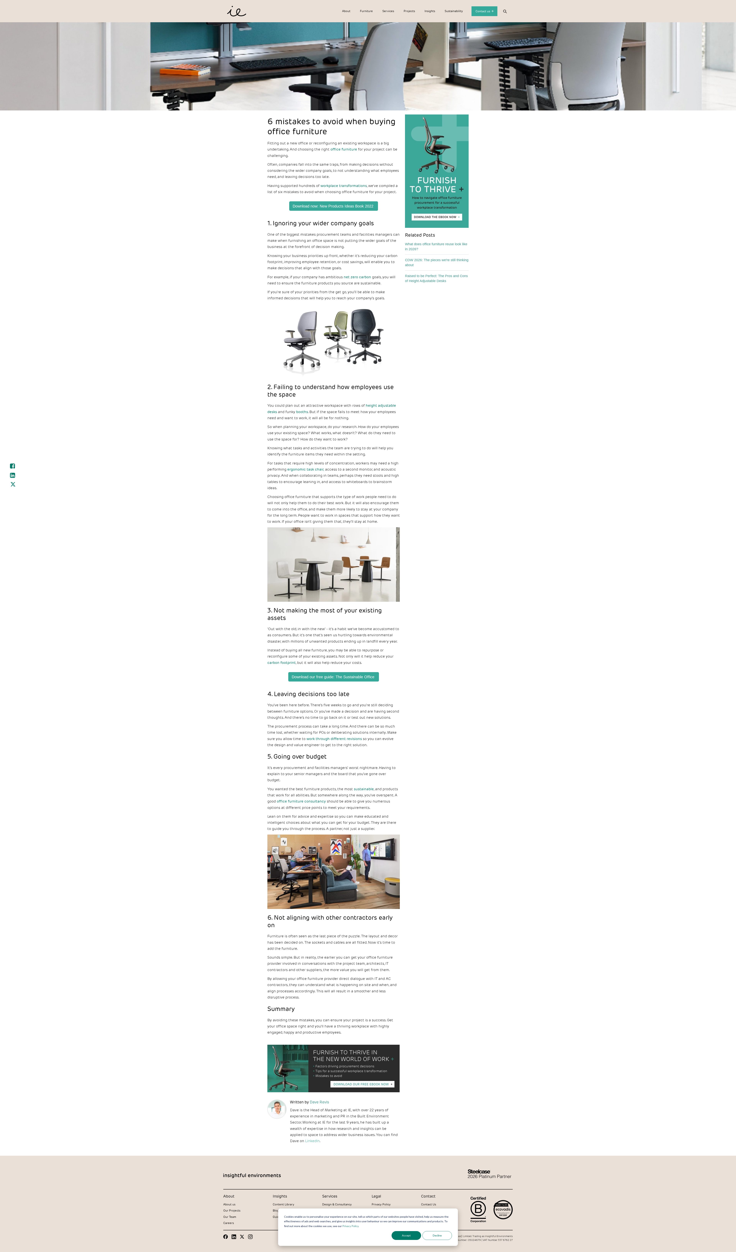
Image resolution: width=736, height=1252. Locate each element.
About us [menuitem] (229, 1204)
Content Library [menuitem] (283, 1204)
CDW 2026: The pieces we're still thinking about (436, 262)
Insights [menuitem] (430, 11)
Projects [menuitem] (409, 11)
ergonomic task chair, (305, 469)
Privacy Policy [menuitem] (381, 1204)
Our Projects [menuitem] (231, 1210)
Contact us (483, 11)
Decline (437, 1235)
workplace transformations (343, 185)
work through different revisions (334, 738)
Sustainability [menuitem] (454, 11)
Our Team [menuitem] (229, 1217)
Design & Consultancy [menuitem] (337, 1204)
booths (302, 411)
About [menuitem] (346, 11)
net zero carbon (357, 277)
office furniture (343, 149)
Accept (406, 1235)
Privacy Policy (350, 1226)
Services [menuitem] (388, 11)
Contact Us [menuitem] (428, 1204)
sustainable (364, 789)
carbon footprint (281, 662)
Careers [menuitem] (228, 1223)
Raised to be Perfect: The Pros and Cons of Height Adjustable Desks (436, 278)
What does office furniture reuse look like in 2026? (436, 246)
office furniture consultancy (301, 801)
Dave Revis (319, 1102)
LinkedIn (312, 1140)
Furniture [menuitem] (366, 11)
